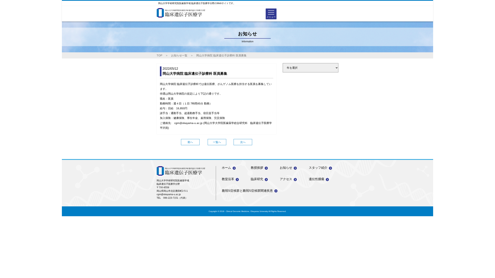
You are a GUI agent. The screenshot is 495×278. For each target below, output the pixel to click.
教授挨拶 (257, 167)
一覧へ (217, 142)
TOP (159, 55)
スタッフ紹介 (318, 167)
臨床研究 (257, 179)
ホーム (226, 167)
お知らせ (286, 167)
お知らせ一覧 (179, 55)
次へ (243, 142)
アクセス (286, 179)
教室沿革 (228, 179)
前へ (190, 142)
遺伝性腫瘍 (316, 179)
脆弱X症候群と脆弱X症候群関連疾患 (247, 190)
